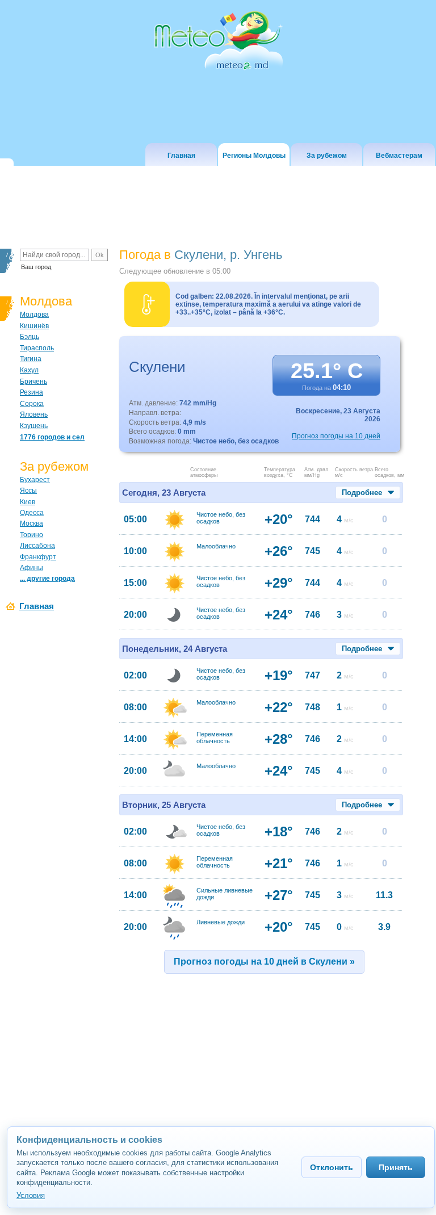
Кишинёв (34, 326)
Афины (31, 568)
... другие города (47, 579)
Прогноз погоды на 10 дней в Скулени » (264, 961)
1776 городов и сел (52, 437)
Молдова (34, 315)
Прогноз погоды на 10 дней (336, 436)
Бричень (33, 382)
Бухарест (35, 480)
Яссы (28, 491)
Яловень (34, 414)
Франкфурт (38, 557)
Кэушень (34, 426)
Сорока (32, 404)
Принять (396, 1167)
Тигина (30, 359)
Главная (36, 606)
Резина (31, 392)
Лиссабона (37, 546)
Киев (27, 502)
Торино (31, 535)
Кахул (29, 370)
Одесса (32, 513)
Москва (31, 523)
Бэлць (29, 337)
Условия (30, 1195)
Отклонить (331, 1167)
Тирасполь (37, 348)
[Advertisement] (219, 1077)
